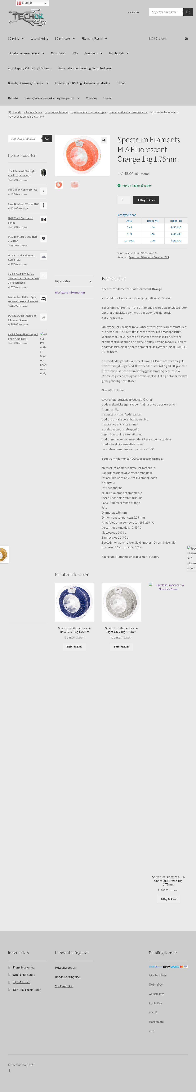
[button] (104, 140)
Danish (26, 2)
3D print (13, 38)
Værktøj (91, 98)
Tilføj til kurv (146, 200)
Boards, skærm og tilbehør (25, 83)
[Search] (188, 12)
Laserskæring (39, 38)
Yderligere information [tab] (70, 292)
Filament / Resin (33, 112)
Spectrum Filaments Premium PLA (128, 112)
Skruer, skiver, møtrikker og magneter (49, 98)
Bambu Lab (116, 53)
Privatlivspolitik (65, 967)
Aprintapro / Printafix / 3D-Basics (30, 68)
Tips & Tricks (21, 982)
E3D (75, 53)
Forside (16, 112)
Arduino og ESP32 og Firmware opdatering (82, 83)
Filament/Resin (92, 38)
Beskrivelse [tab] (62, 281)
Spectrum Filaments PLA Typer (88, 112)
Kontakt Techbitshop (27, 990)
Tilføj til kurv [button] (74, 646)
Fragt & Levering (24, 967)
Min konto (133, 12)
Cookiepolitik (64, 986)
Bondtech (90, 53)
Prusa (107, 98)
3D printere (62, 38)
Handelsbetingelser (68, 977)
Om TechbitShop (24, 975)
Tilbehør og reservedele (23, 53)
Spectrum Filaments (56, 112)
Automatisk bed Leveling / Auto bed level (85, 68)
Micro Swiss (58, 53)
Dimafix (13, 98)
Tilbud (121, 83)
